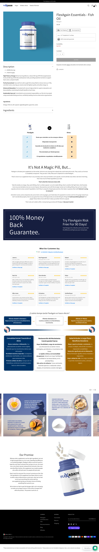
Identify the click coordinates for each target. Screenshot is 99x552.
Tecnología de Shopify (7, 538)
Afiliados (42, 530)
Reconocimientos (45, 524)
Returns (56, 520)
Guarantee (57, 517)
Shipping (56, 523)
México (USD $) (8, 534)
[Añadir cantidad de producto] (62, 54)
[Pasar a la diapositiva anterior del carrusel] (91, 383)
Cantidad (58, 51)
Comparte (61, 69)
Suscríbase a (92, 519)
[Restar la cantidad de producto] (58, 54)
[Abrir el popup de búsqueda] (88, 5)
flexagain (58, 21)
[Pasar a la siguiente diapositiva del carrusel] (94, 383)
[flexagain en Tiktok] (74, 524)
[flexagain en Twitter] (76, 524)
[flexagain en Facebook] (69, 524)
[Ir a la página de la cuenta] (91, 5)
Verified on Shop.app (17, 267)
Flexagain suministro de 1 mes (44, 519)
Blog (41, 527)
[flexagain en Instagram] (71, 524)
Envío (68, 65)
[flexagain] (8, 5)
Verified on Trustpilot (70, 269)
